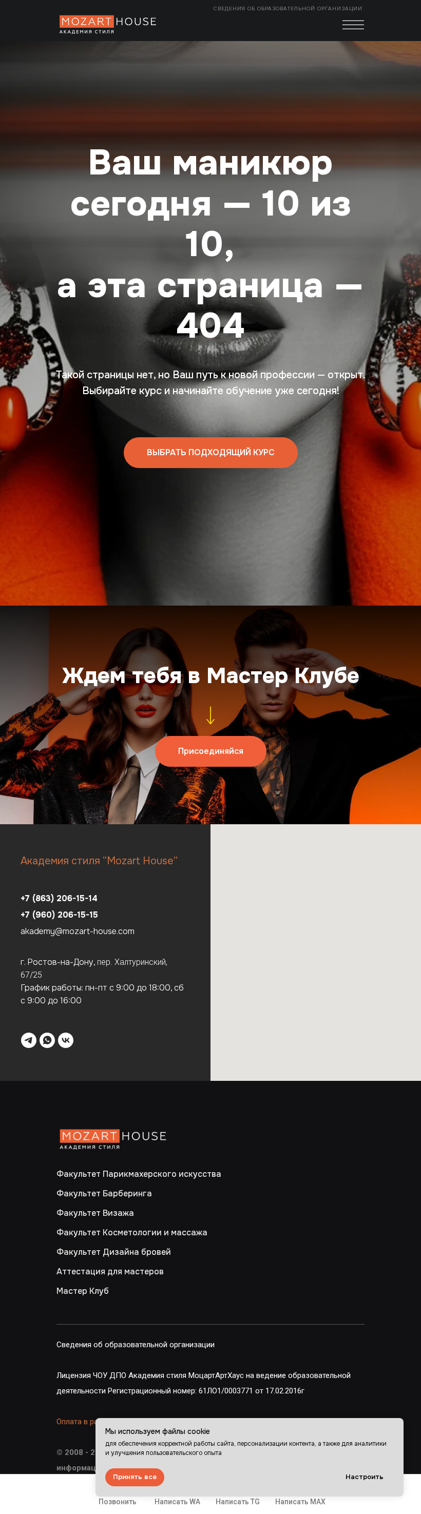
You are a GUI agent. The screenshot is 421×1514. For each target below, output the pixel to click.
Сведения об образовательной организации (289, 8)
